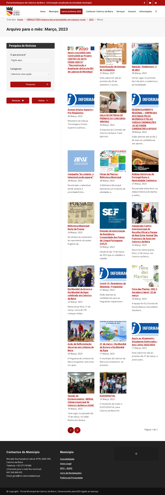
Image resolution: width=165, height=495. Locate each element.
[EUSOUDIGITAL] (113, 383)
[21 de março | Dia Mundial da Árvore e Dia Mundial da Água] (113, 331)
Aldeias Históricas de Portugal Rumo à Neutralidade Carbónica (144, 177)
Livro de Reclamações (71, 473)
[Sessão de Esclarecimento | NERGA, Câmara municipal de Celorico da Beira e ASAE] (81, 383)
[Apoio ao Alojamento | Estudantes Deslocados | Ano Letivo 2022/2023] (145, 328)
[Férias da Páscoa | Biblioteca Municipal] (113, 161)
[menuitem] (43, 11)
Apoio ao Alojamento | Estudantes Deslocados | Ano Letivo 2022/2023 (144, 341)
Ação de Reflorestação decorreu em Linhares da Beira (81, 347)
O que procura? (18, 54)
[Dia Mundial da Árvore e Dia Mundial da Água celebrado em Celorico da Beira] (81, 276)
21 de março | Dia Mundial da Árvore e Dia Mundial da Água (113, 347)
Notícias (16, 100)
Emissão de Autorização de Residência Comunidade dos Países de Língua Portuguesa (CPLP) (112, 237)
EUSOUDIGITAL (107, 396)
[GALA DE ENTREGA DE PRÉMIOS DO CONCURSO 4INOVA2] (113, 102)
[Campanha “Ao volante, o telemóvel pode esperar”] (81, 161)
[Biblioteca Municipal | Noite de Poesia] (81, 213)
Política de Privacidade (71, 477)
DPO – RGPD (66, 468)
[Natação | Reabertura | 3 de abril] (145, 53)
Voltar (41, 100)
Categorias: (16, 68)
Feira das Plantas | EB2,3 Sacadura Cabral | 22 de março (144, 292)
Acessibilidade (67, 459)
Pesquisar (30, 84)
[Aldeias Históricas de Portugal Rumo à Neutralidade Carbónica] (145, 161)
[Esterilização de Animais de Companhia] (113, 53)
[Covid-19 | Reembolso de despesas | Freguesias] (113, 273)
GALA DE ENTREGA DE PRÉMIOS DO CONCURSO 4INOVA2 (112, 118)
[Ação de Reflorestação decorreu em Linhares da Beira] (81, 331)
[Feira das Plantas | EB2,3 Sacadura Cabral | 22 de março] (145, 276)
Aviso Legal (65, 463)
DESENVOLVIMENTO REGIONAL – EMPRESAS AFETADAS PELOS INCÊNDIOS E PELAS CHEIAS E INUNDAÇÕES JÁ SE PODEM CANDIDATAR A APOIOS (144, 119)
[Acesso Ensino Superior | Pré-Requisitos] (81, 99)
